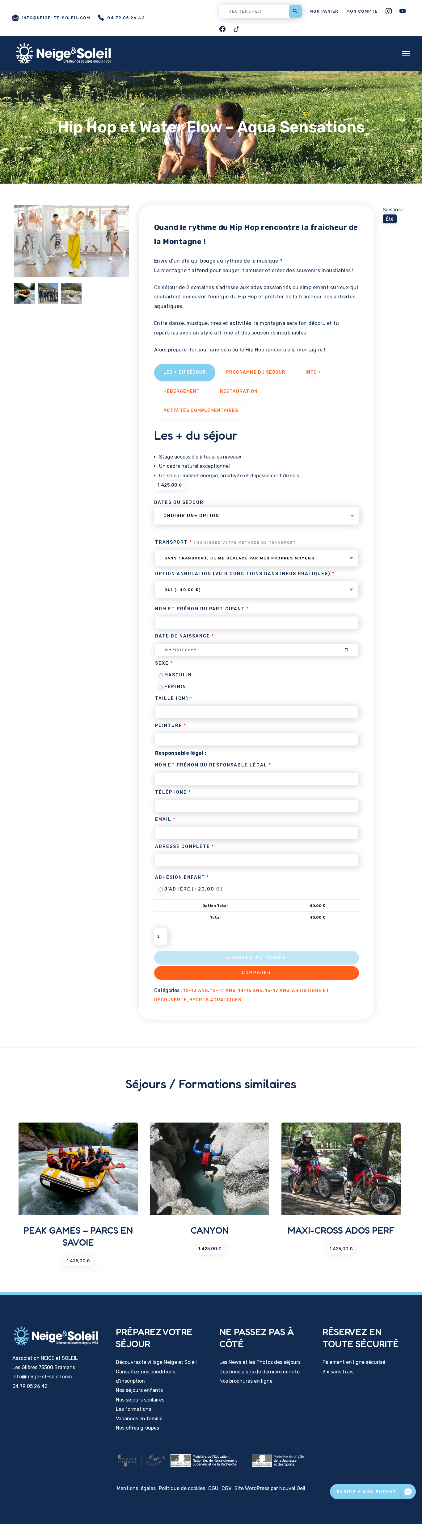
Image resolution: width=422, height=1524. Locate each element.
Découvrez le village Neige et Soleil (156, 1362)
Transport (225, 542)
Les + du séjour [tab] (184, 372)
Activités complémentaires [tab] (200, 410)
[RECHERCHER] (260, 11)
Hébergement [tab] (181, 391)
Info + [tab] (314, 372)
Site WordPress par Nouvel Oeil (269, 1488)
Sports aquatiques (215, 1000)
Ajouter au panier (256, 957)
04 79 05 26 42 (126, 17)
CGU (213, 1488)
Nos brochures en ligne (245, 1381)
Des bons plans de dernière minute (259, 1372)
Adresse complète (184, 846)
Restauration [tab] (239, 391)
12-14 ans (222, 990)
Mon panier (324, 11)
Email (165, 819)
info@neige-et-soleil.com (56, 17)
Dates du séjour (179, 502)
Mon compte (362, 11)
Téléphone (173, 792)
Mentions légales (136, 1488)
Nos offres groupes (137, 1428)
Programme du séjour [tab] (255, 372)
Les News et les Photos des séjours (260, 1362)
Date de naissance (184, 636)
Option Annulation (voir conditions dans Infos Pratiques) (245, 573)
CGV (226, 1488)
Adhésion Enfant (182, 877)
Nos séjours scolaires (140, 1400)
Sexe (164, 663)
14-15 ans (250, 990)
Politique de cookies (182, 1488)
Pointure (170, 725)
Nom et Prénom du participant (202, 609)
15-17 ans (277, 990)
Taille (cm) (173, 698)
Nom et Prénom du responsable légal (213, 765)
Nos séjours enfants (139, 1390)
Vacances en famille (139, 1419)
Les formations (133, 1409)
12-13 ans (195, 990)
